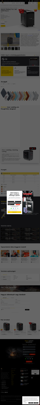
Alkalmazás (17, 204)
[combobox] (8, 203)
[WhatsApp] (17, 208)
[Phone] (11, 208)
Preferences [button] (24, 401)
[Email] (13, 208)
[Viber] (15, 208)
